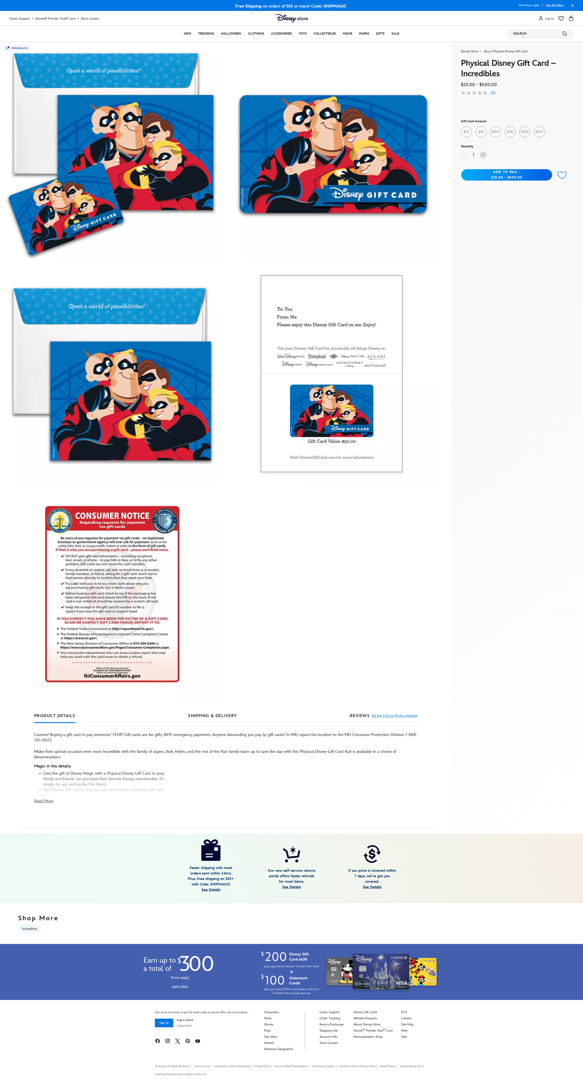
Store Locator (90, 18)
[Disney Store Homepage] (291, 18)
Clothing (256, 34)
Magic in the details (52, 766)
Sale (395, 34)
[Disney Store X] (177, 1041)
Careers (406, 1018)
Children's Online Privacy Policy (357, 1066)
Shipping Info (329, 1031)
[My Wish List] (561, 18)
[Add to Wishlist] (562, 175)
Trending (206, 34)
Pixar (267, 1031)
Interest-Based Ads (411, 1066)
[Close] (571, 7)
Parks (364, 34)
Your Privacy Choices (323, 1066)
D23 (404, 1012)
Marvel (269, 1043)
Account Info (328, 1037)
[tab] (54, 716)
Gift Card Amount (473, 121)
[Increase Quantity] (483, 155)
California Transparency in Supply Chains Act (180, 1074)
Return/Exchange (332, 1024)
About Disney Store (366, 1024)
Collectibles (325, 34)
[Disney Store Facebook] (157, 1041)
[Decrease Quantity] (464, 155)
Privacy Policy (184, 1025)
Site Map (407, 1024)
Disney (268, 1024)
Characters (271, 1012)
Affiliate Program (365, 1018)
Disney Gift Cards (365, 1012)
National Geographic (278, 1049)
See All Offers (555, 5)
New (187, 34)
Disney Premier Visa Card (373, 1031)
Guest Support (20, 18)
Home (347, 34)
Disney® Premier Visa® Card (55, 18)
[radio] (466, 132)
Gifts (380, 34)
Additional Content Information (232, 1066)
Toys (303, 34)
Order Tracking (330, 1018)
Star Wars (270, 1037)
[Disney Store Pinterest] (187, 1041)
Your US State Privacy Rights (290, 1066)
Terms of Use (201, 1066)
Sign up (164, 1023)
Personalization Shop (368, 1037)
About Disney (387, 1066)
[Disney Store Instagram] (167, 1041)
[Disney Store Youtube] (197, 1041)
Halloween (231, 34)
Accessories (281, 34)
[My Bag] (571, 18)
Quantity (467, 146)
